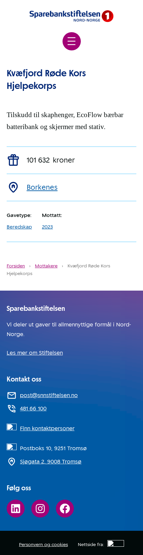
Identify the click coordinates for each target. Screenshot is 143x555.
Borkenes (42, 187)
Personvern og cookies (43, 544)
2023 (47, 227)
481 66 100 (33, 408)
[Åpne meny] (72, 41)
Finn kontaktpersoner (47, 428)
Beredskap (19, 227)
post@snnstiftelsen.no (49, 395)
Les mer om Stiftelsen (35, 353)
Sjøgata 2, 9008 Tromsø (50, 461)
